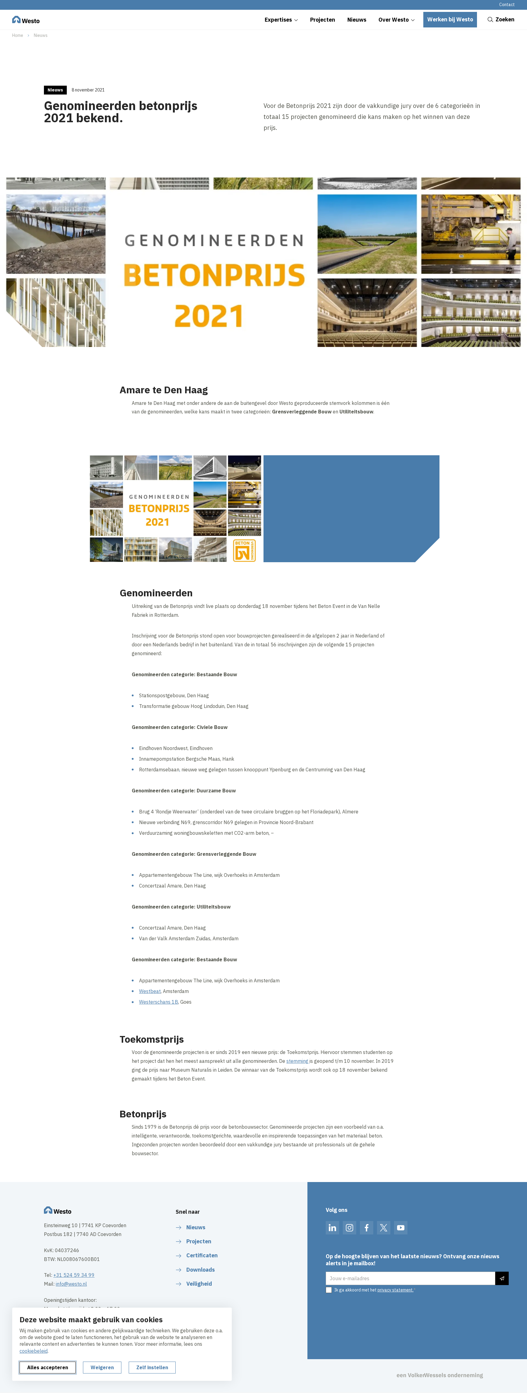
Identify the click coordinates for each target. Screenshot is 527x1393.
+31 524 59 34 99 (74, 1275)
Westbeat (150, 991)
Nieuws (41, 35)
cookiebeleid (34, 1351)
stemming (298, 1061)
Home (17, 35)
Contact (507, 4)
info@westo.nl (71, 1284)
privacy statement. (396, 1290)
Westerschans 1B (158, 1002)
